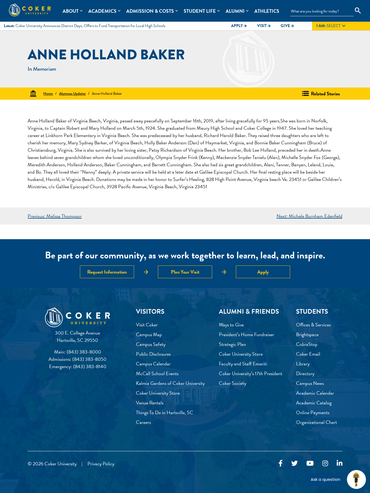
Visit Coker (147, 324)
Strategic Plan (232, 344)
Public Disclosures (153, 354)
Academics (102, 11)
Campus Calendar (153, 363)
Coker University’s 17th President (250, 373)
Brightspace (307, 334)
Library (303, 363)
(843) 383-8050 (89, 359)
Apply (239, 26)
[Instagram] (325, 463)
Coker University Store (158, 393)
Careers (143, 422)
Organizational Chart (316, 422)
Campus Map (149, 334)
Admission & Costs (150, 11)
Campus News (310, 383)
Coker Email (308, 354)
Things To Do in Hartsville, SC (164, 412)
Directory (305, 373)
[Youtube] (310, 463)
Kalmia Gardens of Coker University (170, 383)
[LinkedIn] (339, 463)
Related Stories (325, 93)
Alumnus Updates (72, 93)
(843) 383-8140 (89, 366)
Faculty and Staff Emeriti (243, 363)
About (71, 11)
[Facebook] (280, 463)
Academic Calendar (315, 393)
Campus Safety (150, 344)
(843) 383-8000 (84, 351)
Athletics (266, 11)
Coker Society (232, 383)
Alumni (235, 11)
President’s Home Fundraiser (246, 334)
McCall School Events (157, 373)
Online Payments (312, 412)
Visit (264, 26)
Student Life (200, 11)
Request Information (107, 271)
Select (331, 26)
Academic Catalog (314, 402)
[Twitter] (294, 463)
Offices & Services (313, 324)
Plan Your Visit (185, 271)
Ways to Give (231, 324)
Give (287, 26)
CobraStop (306, 344)
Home (48, 93)
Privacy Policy (100, 463)
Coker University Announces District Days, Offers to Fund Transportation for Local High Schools (90, 26)
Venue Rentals (149, 402)
